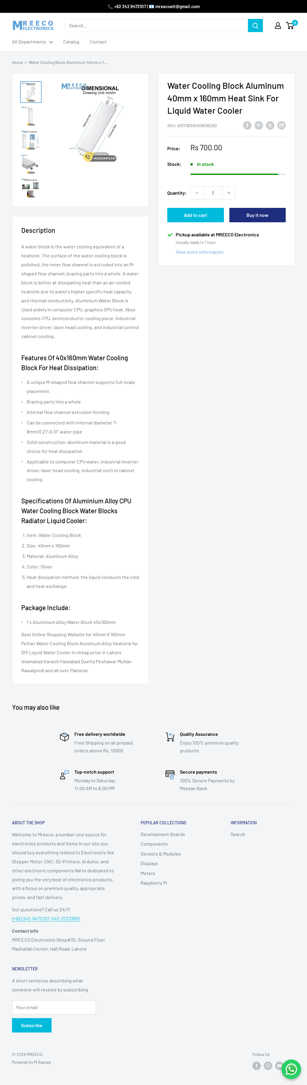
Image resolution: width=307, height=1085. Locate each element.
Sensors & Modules (161, 853)
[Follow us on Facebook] (256, 1066)
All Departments (29, 41)
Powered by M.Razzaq (31, 1062)
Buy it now (257, 215)
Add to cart (195, 215)
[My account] (278, 25)
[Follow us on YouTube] (279, 1066)
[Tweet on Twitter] (270, 125)
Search (238, 834)
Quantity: (177, 193)
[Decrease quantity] (197, 193)
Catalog (71, 41)
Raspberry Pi (154, 883)
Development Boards (163, 834)
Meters (148, 873)
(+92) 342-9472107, (31, 918)
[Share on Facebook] (247, 125)
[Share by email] (281, 125)
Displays (149, 863)
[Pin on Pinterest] (259, 125)
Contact (98, 41)
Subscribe (32, 1025)
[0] (290, 25)
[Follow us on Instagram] (268, 1066)
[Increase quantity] (228, 193)
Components (154, 844)
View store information (200, 252)
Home (17, 62)
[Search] (255, 25)
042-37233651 (65, 918)
